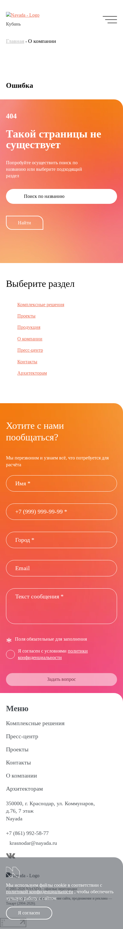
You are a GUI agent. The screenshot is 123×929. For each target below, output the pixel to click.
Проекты (26, 315)
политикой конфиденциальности (39, 891)
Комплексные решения (40, 304)
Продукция (28, 327)
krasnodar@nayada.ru (33, 843)
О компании (29, 338)
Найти (24, 222)
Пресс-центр (30, 350)
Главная (15, 41)
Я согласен (29, 912)
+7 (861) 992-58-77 (27, 833)
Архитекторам (32, 373)
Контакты (27, 361)
